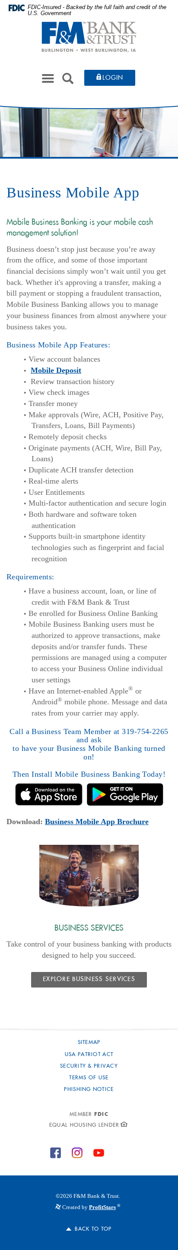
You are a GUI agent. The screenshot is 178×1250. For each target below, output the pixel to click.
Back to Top (93, 1229)
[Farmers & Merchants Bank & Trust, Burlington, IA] (89, 37)
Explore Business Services (89, 979)
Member (89, 1114)
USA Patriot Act (89, 1054)
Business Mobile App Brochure (97, 821)
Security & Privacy (89, 1066)
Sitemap (89, 1042)
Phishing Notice (89, 1089)
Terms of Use (88, 1078)
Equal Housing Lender (84, 1125)
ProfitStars (102, 1207)
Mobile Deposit (56, 370)
